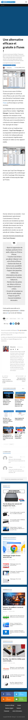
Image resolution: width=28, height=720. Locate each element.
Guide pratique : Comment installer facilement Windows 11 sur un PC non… (17, 528)
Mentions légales (9, 708)
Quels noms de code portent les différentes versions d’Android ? (17, 616)
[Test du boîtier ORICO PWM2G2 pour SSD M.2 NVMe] (6, 521)
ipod (22, 318)
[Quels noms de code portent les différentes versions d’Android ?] (6, 617)
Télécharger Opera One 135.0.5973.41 (15, 564)
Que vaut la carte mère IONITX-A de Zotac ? (21, 379)
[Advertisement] (14, 21)
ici (19, 310)
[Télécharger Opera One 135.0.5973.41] (6, 565)
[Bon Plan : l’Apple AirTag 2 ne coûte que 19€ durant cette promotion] (6, 684)
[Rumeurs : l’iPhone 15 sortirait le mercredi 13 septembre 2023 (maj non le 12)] (20, 394)
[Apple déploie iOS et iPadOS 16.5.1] (20, 413)
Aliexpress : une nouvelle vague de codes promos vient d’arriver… (17, 668)
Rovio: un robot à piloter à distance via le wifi (7, 381)
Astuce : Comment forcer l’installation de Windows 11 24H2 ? (16, 624)
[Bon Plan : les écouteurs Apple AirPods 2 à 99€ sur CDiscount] (8, 413)
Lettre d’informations (17, 711)
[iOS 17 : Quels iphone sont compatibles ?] (20, 430)
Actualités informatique (7, 65)
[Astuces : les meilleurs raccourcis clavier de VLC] (14, 599)
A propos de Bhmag (9, 705)
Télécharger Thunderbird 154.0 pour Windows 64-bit (17, 572)
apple (7, 318)
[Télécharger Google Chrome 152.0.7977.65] (14, 547)
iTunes (5, 103)
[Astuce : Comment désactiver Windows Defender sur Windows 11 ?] (6, 632)
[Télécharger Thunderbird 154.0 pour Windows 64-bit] (6, 573)
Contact (19, 705)
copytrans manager (13, 318)
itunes (5, 320)
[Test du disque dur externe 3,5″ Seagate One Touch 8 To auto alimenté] (14, 495)
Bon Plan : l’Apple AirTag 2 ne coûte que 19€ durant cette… (16, 683)
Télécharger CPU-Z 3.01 (15, 579)
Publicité (19, 708)
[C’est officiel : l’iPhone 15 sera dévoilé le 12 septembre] (8, 394)
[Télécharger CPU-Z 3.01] (6, 580)
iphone (19, 318)
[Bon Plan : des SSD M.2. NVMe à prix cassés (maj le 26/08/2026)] (14, 650)
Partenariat (6, 711)
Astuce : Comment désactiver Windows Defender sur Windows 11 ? (17, 632)
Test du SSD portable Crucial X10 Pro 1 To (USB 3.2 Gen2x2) (17, 513)
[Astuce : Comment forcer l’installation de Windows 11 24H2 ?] (6, 625)
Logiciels (13, 65)
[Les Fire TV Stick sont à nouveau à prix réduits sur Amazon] (6, 676)
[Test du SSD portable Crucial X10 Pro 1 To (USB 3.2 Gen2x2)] (6, 514)
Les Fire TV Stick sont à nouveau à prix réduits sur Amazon (17, 675)
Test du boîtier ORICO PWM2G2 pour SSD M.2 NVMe (17, 520)
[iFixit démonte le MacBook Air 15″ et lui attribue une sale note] (8, 430)
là (7, 313)
